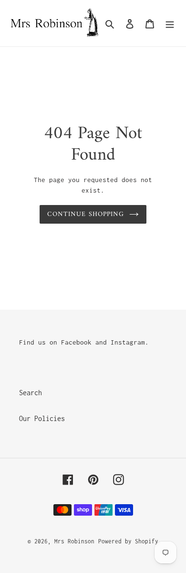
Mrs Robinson (74, 541)
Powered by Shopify (128, 541)
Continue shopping (85, 214)
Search (30, 393)
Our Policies (42, 418)
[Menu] (170, 23)
